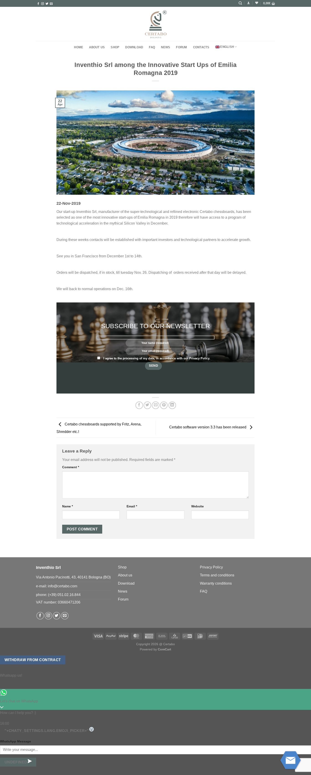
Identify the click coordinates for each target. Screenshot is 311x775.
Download (134, 47)
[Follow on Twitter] (47, 3)
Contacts (201, 47)
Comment (70, 467)
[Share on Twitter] (147, 405)
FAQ (152, 47)
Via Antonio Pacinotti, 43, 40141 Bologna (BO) (73, 577)
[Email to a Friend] (155, 405)
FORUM (181, 47)
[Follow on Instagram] (42, 3)
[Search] (240, 3)
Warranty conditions (216, 583)
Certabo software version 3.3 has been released (208, 427)
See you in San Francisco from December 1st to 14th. (99, 256)
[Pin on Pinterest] (164, 405)
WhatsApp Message (15, 741)
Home (78, 47)
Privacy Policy (199, 358)
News (165, 47)
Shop (115, 47)
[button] (248, 3)
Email (132, 506)
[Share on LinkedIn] (172, 405)
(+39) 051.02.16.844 (64, 595)
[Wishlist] (256, 3)
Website (197, 506)
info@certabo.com (62, 586)
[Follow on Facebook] (38, 3)
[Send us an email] (51, 3)
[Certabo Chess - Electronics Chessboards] (155, 24)
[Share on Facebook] (139, 405)
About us (97, 47)
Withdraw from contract (33, 660)
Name (67, 506)
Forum (123, 599)
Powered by (155, 649)
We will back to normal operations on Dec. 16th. (94, 289)
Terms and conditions (217, 575)
